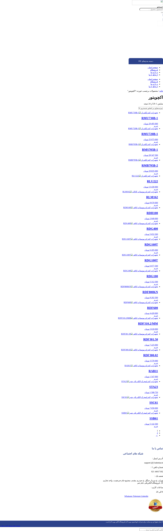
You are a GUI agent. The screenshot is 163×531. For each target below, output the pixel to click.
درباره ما (154, 72)
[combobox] (151, 9)
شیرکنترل (149, 50)
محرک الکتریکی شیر (145, 55)
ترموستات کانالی (141, 48)
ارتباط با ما (153, 75)
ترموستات (149, 43)
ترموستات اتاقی (142, 46)
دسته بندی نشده (152, 39)
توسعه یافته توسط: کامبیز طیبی (10, 526)
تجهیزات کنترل (152, 41)
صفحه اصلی (153, 67)
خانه (161, 91)
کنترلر (150, 53)
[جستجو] (162, 12)
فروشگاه (154, 70)
